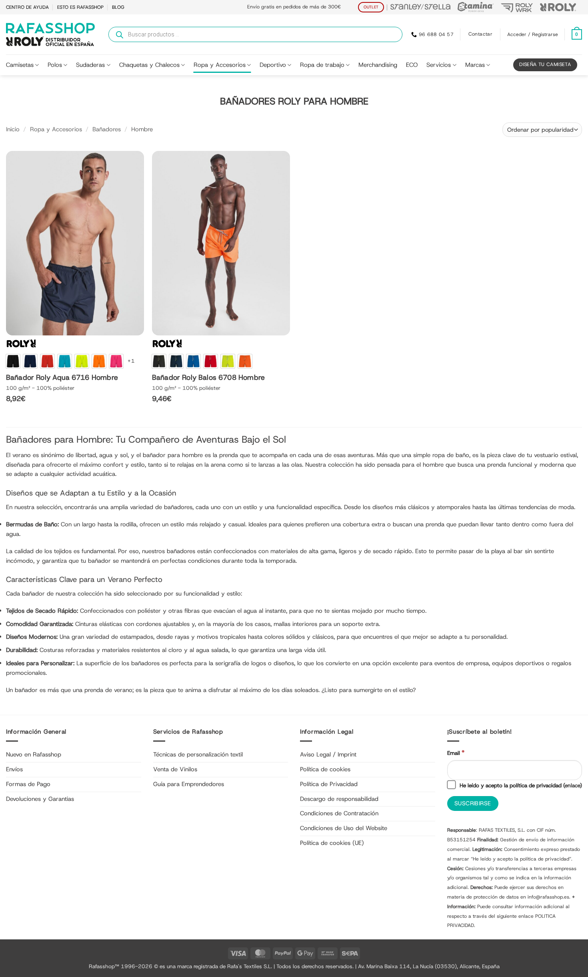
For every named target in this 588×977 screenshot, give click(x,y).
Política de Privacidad (329, 784)
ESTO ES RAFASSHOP (80, 7)
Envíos (14, 769)
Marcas (475, 65)
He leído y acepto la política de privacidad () (520, 785)
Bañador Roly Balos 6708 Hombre (208, 377)
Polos (55, 65)
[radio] (13, 361)
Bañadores (106, 129)
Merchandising (377, 65)
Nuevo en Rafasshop (33, 754)
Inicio (13, 129)
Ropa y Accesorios (220, 65)
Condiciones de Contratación (339, 813)
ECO (412, 65)
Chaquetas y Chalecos (149, 65)
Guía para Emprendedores (188, 784)
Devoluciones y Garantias (40, 799)
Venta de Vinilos (175, 769)
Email (455, 752)
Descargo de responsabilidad (339, 799)
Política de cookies (325, 769)
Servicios (438, 65)
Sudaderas (90, 65)
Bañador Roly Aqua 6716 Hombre (62, 377)
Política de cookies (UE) (332, 843)
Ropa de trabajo (322, 65)
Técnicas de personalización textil (198, 754)
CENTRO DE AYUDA (27, 7)
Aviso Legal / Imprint (328, 754)
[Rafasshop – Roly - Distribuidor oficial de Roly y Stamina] (50, 34)
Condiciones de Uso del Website (343, 828)
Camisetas (20, 65)
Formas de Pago (28, 784)
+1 (131, 360)
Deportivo (273, 65)
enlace (572, 785)
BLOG (118, 7)
